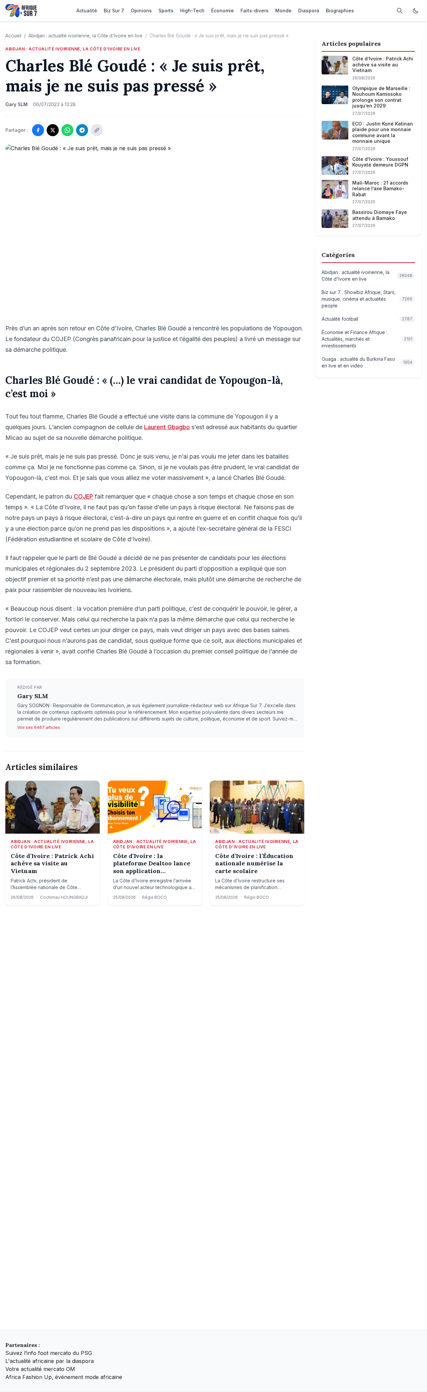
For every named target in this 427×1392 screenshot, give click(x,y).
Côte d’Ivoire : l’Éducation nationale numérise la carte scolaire (254, 863)
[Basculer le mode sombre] (416, 11)
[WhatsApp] (67, 130)
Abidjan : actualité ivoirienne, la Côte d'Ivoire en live (85, 35)
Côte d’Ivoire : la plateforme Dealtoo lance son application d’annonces (151, 863)
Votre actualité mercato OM (40, 1369)
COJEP (83, 496)
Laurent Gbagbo (167, 427)
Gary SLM (32, 696)
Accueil (13, 35)
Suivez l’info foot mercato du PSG (48, 1353)
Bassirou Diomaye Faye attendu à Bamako (379, 215)
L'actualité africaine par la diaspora (49, 1361)
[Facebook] (38, 130)
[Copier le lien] (97, 130)
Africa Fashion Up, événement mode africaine (63, 1377)
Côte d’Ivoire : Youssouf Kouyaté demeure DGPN (380, 162)
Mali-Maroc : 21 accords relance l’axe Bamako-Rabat (380, 188)
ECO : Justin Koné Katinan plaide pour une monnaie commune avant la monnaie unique (382, 132)
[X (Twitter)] (53, 130)
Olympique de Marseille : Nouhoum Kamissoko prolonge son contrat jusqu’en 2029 (381, 97)
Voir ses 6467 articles (38, 727)
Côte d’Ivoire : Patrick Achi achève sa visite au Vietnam (52, 863)
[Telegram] (82, 130)
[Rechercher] (400, 11)
